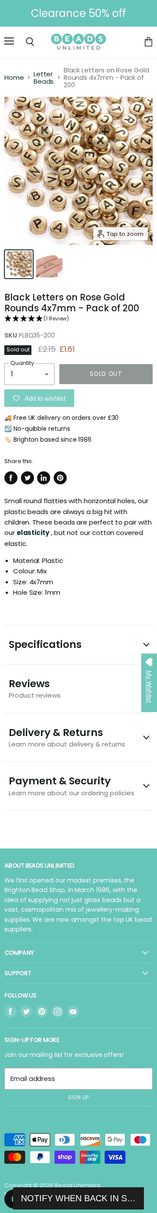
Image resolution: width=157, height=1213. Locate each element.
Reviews (35, 688)
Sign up (78, 1097)
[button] (78, 318)
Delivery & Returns (67, 737)
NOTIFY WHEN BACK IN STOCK (78, 1198)
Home (14, 77)
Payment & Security (71, 785)
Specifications (45, 644)
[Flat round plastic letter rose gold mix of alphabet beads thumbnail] (19, 264)
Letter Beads (44, 77)
